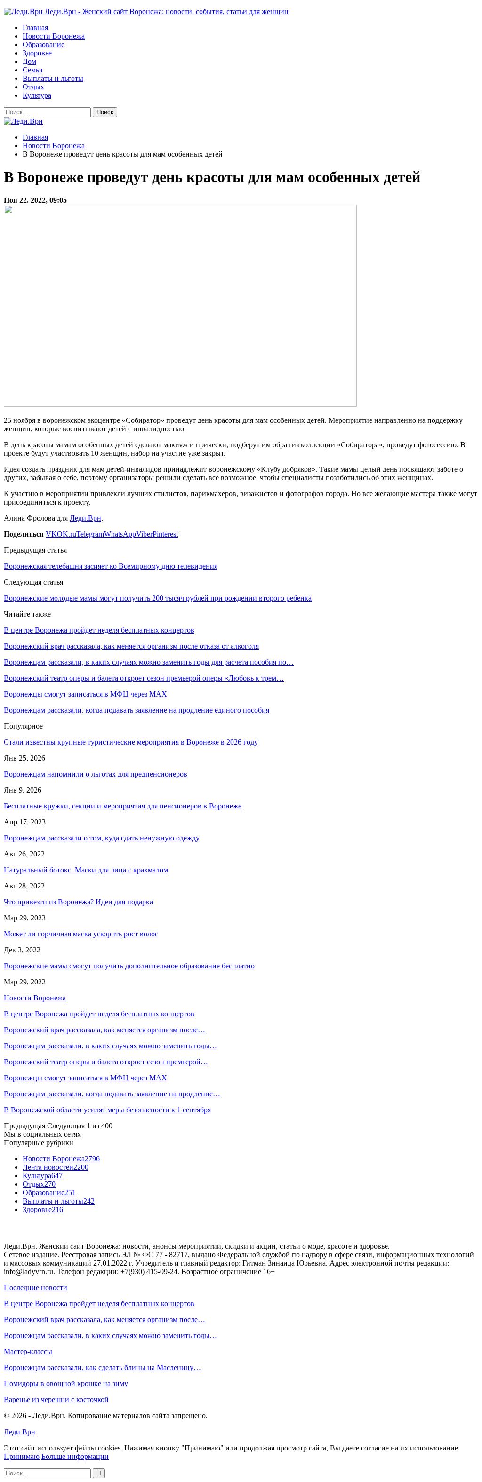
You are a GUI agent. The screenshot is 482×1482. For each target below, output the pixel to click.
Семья (32, 70)
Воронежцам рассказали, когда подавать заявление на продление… (112, 1094)
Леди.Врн (85, 518)
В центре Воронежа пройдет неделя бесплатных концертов (99, 1014)
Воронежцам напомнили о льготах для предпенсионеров (95, 774)
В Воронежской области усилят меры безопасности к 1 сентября (107, 1110)
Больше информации (75, 1456)
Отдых (33, 87)
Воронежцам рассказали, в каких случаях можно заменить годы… (110, 1046)
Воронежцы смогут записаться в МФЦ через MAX (85, 1078)
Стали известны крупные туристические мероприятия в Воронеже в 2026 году (131, 742)
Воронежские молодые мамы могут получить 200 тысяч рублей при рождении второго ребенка (158, 598)
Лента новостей (55, 1167)
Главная (35, 28)
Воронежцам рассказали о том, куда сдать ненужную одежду (102, 838)
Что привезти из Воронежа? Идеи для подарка (78, 902)
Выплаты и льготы (53, 78)
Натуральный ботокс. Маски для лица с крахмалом (86, 870)
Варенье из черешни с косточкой (56, 1399)
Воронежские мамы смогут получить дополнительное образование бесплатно (129, 966)
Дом (29, 61)
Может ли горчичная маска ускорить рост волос (81, 934)
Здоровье (37, 53)
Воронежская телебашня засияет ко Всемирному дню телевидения (110, 566)
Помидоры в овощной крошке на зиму (66, 1383)
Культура (37, 95)
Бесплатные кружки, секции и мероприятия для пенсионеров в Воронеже (122, 806)
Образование (43, 44)
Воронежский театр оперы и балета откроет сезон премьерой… (106, 1062)
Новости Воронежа (54, 36)
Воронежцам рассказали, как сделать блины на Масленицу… (102, 1367)
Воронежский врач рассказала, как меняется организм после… (104, 1030)
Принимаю (22, 1456)
